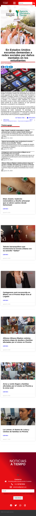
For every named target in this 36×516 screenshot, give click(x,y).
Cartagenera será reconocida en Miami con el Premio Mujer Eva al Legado (16, 153)
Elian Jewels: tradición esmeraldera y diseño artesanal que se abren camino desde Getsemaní (17, 131)
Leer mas (5, 208)
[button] (3, 25)
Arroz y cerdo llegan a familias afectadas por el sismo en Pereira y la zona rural (18, 386)
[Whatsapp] (20, 505)
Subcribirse (18, 498)
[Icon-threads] (25, 505)
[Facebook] (11, 505)
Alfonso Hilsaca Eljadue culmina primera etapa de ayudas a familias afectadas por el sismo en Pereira (18, 163)
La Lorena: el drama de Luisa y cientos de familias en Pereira (16, 431)
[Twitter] (16, 505)
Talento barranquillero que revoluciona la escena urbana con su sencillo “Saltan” (17, 142)
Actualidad (8, 63)
